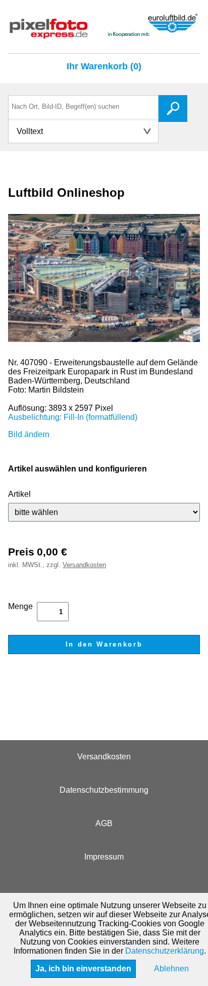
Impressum (104, 856)
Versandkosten (84, 565)
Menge (20, 606)
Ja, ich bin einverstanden (83, 968)
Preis (21, 552)
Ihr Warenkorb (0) (104, 66)
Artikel (19, 494)
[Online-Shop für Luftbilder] (104, 34)
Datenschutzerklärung (164, 951)
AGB (104, 823)
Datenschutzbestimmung (104, 790)
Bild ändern (28, 434)
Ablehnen (171, 968)
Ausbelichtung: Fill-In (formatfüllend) (72, 417)
